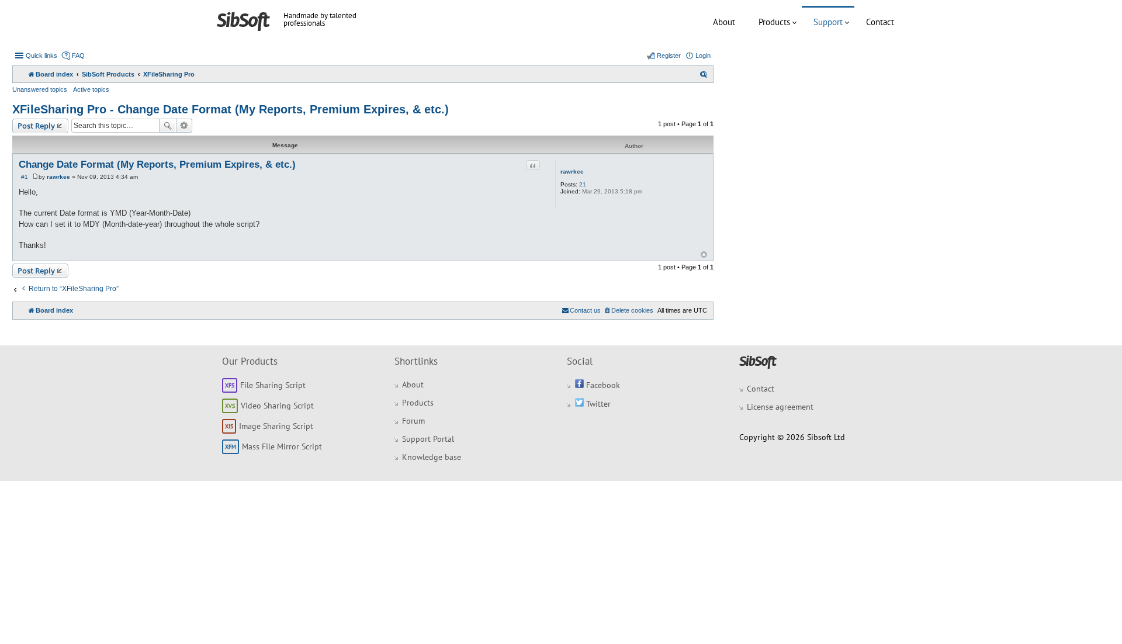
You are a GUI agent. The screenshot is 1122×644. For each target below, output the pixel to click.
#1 (24, 177)
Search (167, 126)
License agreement (780, 406)
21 (582, 184)
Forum (413, 421)
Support (828, 21)
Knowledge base (431, 457)
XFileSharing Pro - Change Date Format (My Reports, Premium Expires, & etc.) (230, 109)
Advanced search (184, 126)
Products (774, 21)
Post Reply (36, 125)
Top (704, 254)
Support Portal (428, 439)
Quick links (41, 55)
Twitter (597, 404)
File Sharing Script (273, 385)
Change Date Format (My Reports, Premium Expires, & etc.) (157, 164)
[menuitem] (703, 74)
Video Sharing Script (277, 405)
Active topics (91, 89)
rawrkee (572, 171)
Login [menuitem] (703, 55)
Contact (880, 21)
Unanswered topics (39, 89)
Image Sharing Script (276, 426)
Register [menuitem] (669, 55)
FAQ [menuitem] (78, 55)
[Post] (35, 177)
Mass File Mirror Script (282, 446)
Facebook (602, 385)
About (724, 21)
